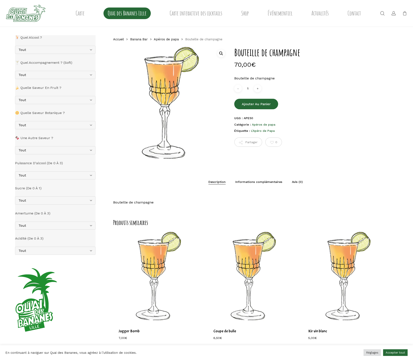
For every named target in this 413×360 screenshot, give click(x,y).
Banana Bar (139, 39)
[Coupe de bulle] (253, 276)
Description (217, 182)
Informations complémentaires (258, 182)
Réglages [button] (372, 352)
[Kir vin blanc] (348, 276)
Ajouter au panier (256, 104)
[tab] (217, 181)
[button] (221, 53)
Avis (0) (297, 182)
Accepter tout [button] (395, 352)
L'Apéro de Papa (263, 130)
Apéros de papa (166, 39)
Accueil (118, 39)
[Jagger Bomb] (158, 276)
